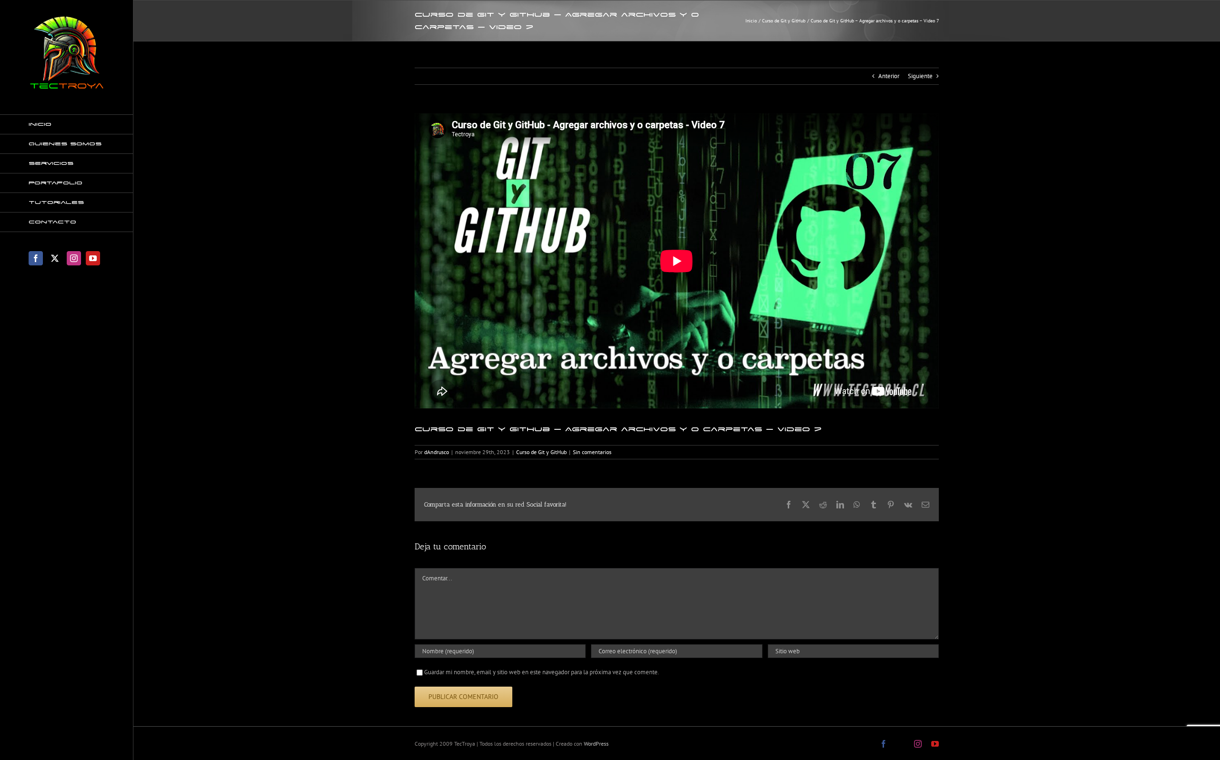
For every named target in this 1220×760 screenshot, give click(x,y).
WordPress (596, 743)
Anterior (888, 76)
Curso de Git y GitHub (541, 452)
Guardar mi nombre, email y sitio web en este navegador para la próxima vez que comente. (541, 672)
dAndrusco (436, 452)
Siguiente (920, 76)
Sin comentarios (592, 452)
